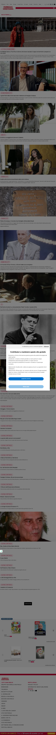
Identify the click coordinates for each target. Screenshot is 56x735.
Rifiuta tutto (26, 386)
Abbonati (46, 346)
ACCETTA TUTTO (26, 379)
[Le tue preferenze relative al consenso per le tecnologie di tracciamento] (1, 551)
